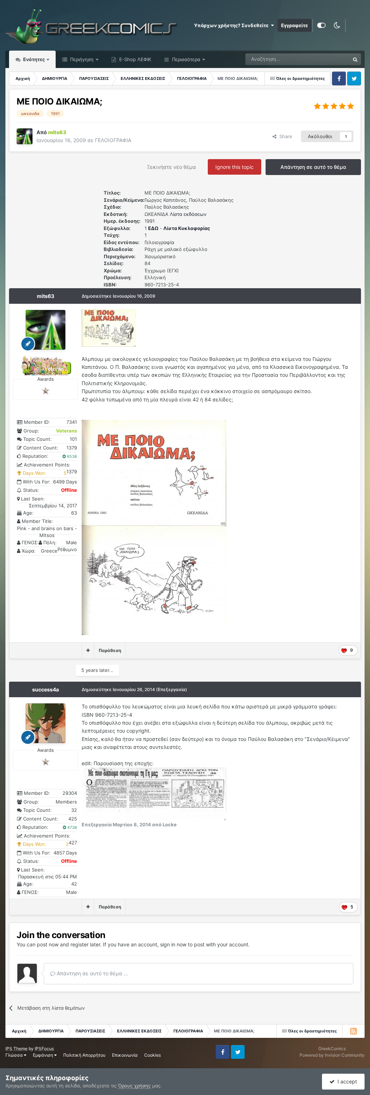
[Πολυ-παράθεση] (88, 651)
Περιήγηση (81, 59)
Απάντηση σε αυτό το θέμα (313, 167)
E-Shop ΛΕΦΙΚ (134, 59)
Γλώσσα (14, 1055)
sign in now (173, 944)
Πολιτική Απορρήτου (84, 1055)
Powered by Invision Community (332, 1055)
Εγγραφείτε (294, 25)
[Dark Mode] (336, 25)
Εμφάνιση (43, 1055)
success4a (45, 689)
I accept (346, 1081)
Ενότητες (34, 59)
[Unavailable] (154, 472)
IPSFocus (44, 1048)
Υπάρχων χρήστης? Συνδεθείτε (232, 25)
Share (284, 136)
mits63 (45, 296)
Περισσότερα (186, 59)
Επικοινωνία (125, 1055)
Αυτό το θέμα (326, 59)
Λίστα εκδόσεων (188, 214)
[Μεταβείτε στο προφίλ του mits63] (25, 136)
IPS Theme (16, 1048)
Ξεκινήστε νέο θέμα (171, 167)
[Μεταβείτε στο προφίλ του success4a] (45, 723)
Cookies (152, 1055)
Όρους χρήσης (134, 1085)
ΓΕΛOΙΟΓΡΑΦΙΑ (113, 140)
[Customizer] (321, 25)
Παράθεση (110, 650)
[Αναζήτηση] (355, 59)
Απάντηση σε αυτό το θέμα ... (91, 973)
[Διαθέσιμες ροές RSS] (353, 1031)
